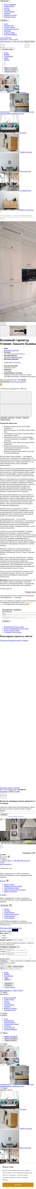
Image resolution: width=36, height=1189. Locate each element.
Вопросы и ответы (10, 15)
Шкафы (6, 54)
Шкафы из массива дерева (13, 886)
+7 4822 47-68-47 (6, 860)
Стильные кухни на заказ (12, 632)
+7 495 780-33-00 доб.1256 (21, 860)
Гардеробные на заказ (11, 888)
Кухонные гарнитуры (11, 350)
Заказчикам (4, 905)
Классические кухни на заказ (14, 627)
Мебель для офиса (11, 69)
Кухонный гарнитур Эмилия (10, 788)
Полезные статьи (10, 17)
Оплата (6, 8)
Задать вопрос (5, 420)
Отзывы (18, 417)
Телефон (3, 951)
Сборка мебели (9, 11)
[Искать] (1, 968)
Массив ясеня (17, 357)
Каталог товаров (5, 215)
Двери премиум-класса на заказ (15, 890)
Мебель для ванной (10, 67)
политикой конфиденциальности (18, 618)
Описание (4, 417)
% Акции (3, 895)
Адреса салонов (9, 33)
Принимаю (18, 1184)
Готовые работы (9, 27)
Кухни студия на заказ (11, 630)
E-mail (2, 954)
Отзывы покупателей (11, 29)
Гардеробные (8, 56)
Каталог (3, 881)
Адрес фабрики (9, 918)
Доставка (7, 10)
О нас (6, 24)
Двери (6, 58)
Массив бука (8, 357)
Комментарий (4, 959)
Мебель (7, 60)
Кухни (6, 53)
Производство (9, 25)
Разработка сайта (6, 931)
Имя (1, 949)
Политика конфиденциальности (11, 928)
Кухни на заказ (9, 884)
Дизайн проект (9, 6)
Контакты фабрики (10, 34)
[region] (18, 1176)
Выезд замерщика (10, 4)
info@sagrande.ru (5, 864)
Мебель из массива (10, 891)
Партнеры (7, 31)
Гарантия (7, 13)
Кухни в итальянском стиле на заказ (16, 628)
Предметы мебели (10, 71)
